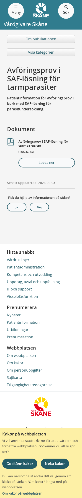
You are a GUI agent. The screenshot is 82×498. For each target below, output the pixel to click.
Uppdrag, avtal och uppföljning (33, 281)
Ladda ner (46, 162)
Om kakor (15, 362)
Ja (16, 207)
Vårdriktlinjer (18, 259)
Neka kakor (55, 463)
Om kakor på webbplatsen (22, 493)
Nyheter (14, 314)
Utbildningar (17, 329)
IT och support (19, 289)
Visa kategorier (41, 52)
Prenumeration (20, 336)
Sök (66, 12)
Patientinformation (23, 322)
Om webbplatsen (21, 355)
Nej (39, 207)
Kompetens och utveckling (29, 274)
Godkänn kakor (19, 463)
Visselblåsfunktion (22, 296)
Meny (16, 12)
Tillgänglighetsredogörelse (29, 384)
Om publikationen (41, 38)
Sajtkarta (14, 377)
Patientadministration (26, 267)
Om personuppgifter (24, 370)
